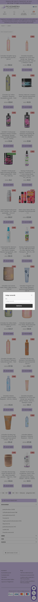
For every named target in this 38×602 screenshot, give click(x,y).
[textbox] (18, 301)
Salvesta (19, 306)
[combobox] (19, 301)
